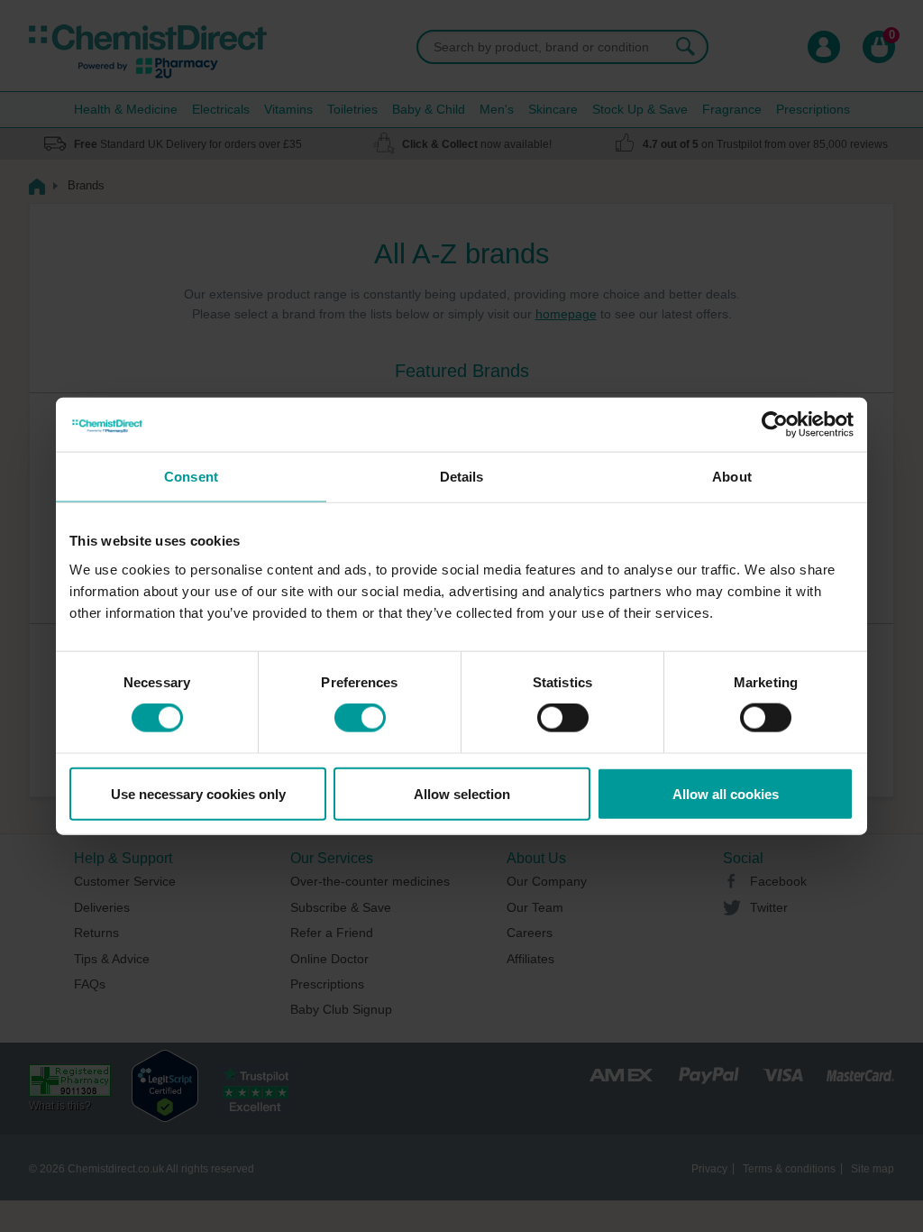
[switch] (360, 717)
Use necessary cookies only (198, 793)
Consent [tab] (191, 476)
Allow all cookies (725, 793)
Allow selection (462, 793)
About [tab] (732, 476)
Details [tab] (462, 476)
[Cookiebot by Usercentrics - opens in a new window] (775, 424)
